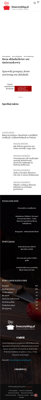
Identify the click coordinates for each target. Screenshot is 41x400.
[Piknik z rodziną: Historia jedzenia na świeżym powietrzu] (7, 186)
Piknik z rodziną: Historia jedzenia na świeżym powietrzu (24, 187)
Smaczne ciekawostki (21, 155)
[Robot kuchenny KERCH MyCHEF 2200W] (7, 249)
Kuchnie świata (8, 132)
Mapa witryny (29, 387)
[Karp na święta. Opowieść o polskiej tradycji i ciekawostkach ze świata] (20, 118)
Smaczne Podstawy (20, 143)
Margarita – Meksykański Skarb (27, 231)
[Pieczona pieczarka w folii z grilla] (7, 259)
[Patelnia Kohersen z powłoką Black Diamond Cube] (7, 270)
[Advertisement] (20, 32)
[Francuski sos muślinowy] (7, 208)
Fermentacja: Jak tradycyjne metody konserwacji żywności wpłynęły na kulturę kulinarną (25, 161)
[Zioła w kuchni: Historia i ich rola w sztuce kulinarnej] (7, 173)
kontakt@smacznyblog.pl (20, 360)
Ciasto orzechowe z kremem (10, 86)
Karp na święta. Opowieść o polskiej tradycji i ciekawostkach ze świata (19, 136)
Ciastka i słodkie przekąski (23, 88)
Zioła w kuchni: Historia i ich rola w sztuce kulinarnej (25, 173)
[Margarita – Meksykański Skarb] (7, 232)
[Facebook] (20, 376)
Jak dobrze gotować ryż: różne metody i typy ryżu (24, 147)
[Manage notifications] (36, 395)
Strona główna (6, 56)
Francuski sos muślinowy (27, 208)
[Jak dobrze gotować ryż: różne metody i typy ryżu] (7, 147)
